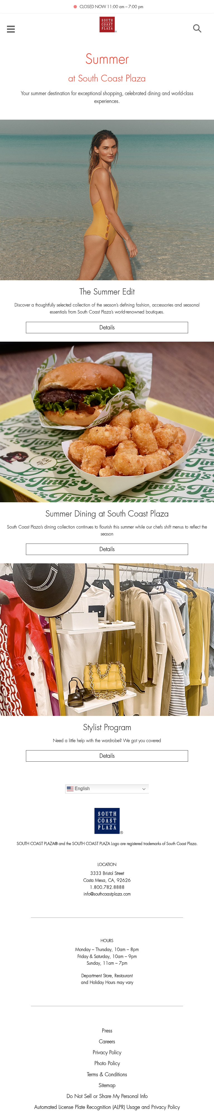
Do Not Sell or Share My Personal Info (107, 1096)
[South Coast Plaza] (107, 24)
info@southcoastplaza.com (107, 894)
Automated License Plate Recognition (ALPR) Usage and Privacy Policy (107, 1107)
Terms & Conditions (107, 1075)
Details (107, 328)
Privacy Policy (107, 1053)
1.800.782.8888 (107, 887)
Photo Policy (107, 1063)
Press (107, 1031)
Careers (107, 1042)
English (82, 788)
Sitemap (107, 1085)
